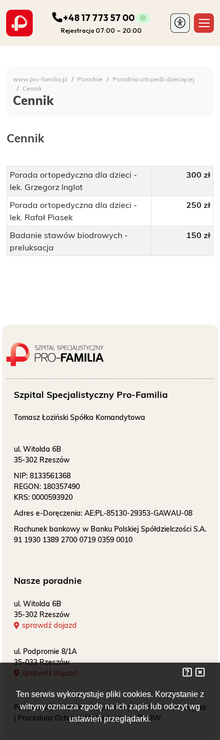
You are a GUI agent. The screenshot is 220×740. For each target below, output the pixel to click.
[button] (180, 23)
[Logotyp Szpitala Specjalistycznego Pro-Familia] (65, 350)
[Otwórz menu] (204, 23)
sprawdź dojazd (49, 625)
